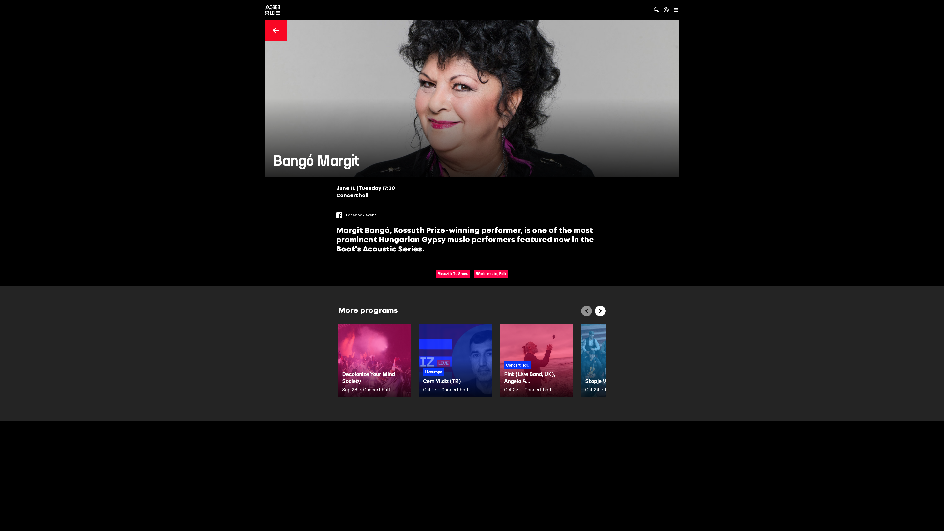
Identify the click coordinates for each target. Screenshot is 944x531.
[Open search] (656, 10)
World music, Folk (491, 273)
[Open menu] (676, 10)
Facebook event (361, 215)
